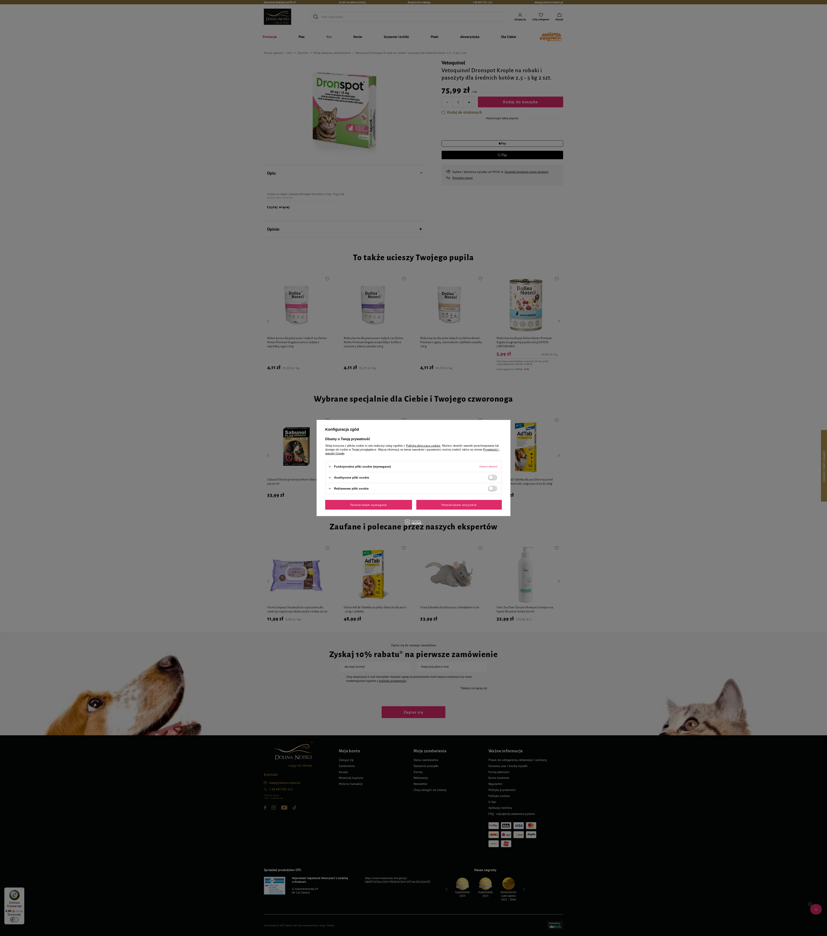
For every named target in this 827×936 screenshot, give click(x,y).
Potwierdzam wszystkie (459, 505)
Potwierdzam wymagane (368, 505)
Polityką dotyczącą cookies (423, 445)
